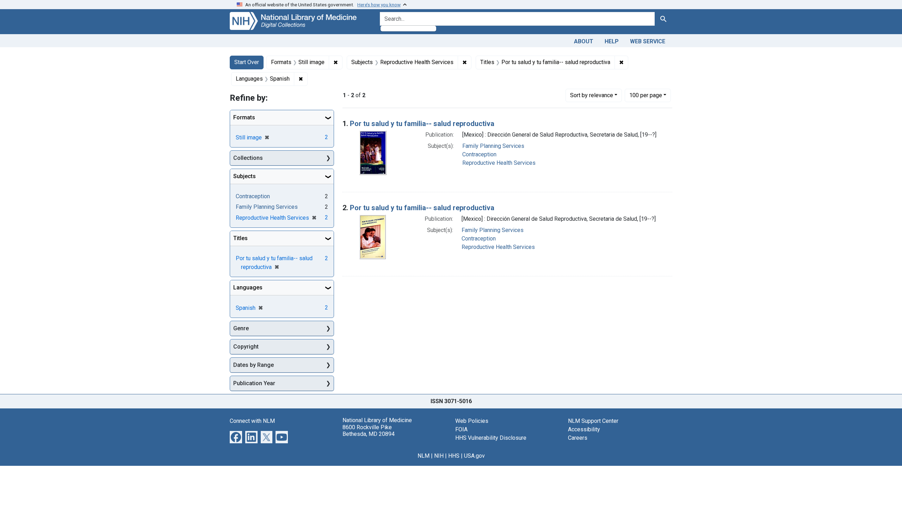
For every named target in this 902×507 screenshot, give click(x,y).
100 (645, 95)
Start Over (246, 62)
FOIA (461, 429)
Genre (241, 328)
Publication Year (254, 383)
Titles (240, 238)
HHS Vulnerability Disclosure (490, 437)
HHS (453, 455)
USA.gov (474, 455)
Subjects (244, 176)
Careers (577, 437)
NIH (439, 455)
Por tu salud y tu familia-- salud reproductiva (422, 123)
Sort (591, 95)
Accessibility (584, 429)
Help (612, 41)
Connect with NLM (252, 421)
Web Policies (471, 421)
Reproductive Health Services (499, 162)
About (583, 41)
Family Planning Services (493, 146)
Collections (248, 158)
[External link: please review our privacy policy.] (236, 436)
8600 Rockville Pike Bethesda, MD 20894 (368, 430)
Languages (247, 287)
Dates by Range (253, 365)
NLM (424, 455)
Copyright (246, 346)
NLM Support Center (593, 421)
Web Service (647, 41)
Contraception (479, 154)
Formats (244, 117)
